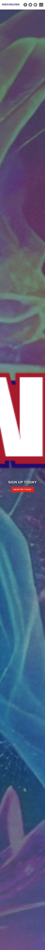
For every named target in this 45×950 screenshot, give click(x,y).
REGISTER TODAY (22, 489)
